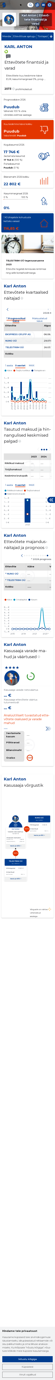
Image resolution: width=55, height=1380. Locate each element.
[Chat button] (37, 5)
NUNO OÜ (11, 340)
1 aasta (9, 365)
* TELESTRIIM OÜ (15, 580)
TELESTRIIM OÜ (14, 347)
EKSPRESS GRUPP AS (18, 334)
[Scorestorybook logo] (4, 5)
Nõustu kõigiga (27, 1359)
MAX (31, 365)
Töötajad (43, 36)
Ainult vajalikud (27, 1374)
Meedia (6, 36)
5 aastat (20, 365)
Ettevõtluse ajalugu (24, 36)
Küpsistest (27, 1366)
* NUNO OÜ (11, 573)
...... (5, 728)
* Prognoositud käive (15, 319)
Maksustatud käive (39, 319)
